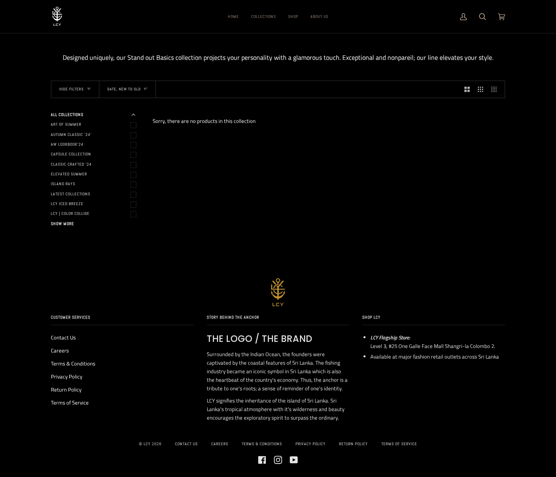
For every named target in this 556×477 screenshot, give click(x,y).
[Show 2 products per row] (467, 89)
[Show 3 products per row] (480, 89)
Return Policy (66, 389)
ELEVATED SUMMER (69, 174)
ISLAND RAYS (63, 183)
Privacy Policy (66, 376)
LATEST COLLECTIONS (70, 194)
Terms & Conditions (73, 363)
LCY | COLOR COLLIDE (70, 213)
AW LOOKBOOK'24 (67, 144)
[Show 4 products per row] (496, 89)
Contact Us (63, 337)
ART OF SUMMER (66, 124)
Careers (60, 350)
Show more (62, 223)
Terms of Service (70, 402)
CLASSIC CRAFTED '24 (71, 164)
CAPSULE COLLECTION (71, 154)
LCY (147, 443)
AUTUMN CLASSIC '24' (71, 134)
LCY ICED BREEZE (67, 203)
